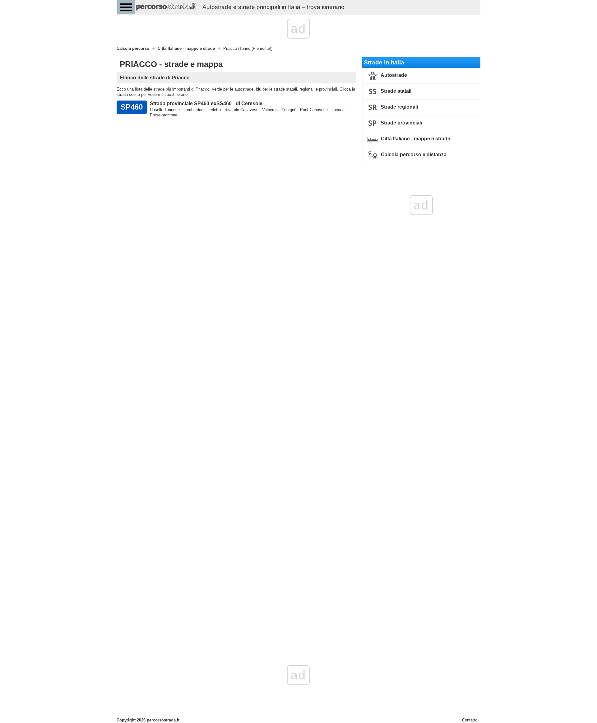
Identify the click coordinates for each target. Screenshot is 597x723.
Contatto (469, 720)
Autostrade (393, 75)
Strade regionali (398, 107)
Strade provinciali (400, 122)
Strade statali (395, 91)
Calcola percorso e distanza (413, 154)
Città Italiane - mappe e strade (415, 138)
